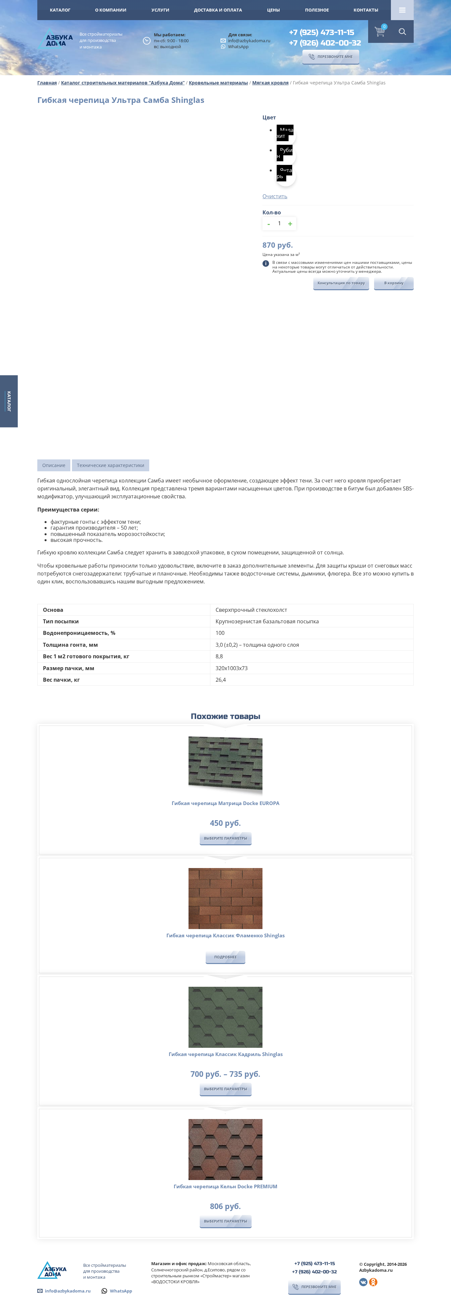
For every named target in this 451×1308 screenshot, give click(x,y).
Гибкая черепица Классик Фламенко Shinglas (225, 935)
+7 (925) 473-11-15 (321, 32)
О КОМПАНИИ (110, 10)
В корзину (393, 282)
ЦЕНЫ (273, 10)
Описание (53, 465)
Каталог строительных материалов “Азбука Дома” (123, 82)
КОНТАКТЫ (366, 10)
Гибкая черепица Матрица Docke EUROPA (225, 803)
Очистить (274, 196)
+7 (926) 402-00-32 (325, 43)
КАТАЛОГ (60, 10)
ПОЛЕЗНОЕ (317, 10)
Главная (47, 82)
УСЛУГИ (160, 10)
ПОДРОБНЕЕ (225, 956)
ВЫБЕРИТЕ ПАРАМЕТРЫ (225, 838)
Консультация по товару (341, 282)
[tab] (53, 465)
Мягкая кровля (270, 82)
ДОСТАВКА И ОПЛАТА (218, 10)
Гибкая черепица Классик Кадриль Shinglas (226, 1054)
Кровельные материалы (218, 82)
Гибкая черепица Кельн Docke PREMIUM (225, 1186)
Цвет (269, 117)
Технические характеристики (110, 465)
